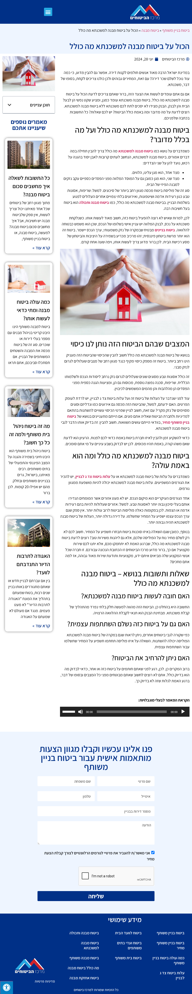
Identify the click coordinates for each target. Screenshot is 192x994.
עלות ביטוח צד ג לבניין (93, 476)
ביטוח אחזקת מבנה (84, 978)
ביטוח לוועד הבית (128, 933)
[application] (125, 712)
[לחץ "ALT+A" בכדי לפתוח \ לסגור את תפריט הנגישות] (6, 987)
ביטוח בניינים (165, 230)
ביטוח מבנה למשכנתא (135, 151)
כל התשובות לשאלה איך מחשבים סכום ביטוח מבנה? (29, 186)
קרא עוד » (41, 248)
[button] (48, 12)
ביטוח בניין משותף (176, 30)
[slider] (69, 711)
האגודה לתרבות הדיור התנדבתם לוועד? (33, 564)
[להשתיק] (80, 711)
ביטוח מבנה (150, 30)
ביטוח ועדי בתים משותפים (129, 945)
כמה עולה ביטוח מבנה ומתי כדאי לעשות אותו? (33, 310)
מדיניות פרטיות (45, 981)
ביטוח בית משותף (128, 958)
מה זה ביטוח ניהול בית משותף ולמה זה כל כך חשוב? (29, 434)
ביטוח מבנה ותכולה (94, 202)
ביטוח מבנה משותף (84, 958)
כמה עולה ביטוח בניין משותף (168, 960)
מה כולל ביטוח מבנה (83, 968)
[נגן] (183, 711)
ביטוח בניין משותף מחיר (170, 945)
